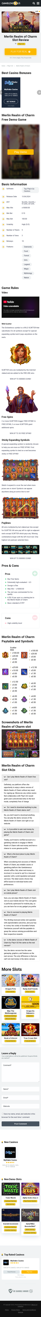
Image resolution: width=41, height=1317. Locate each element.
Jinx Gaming (10, 1204)
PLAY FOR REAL (19, 51)
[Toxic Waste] (11, 1195)
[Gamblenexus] (11, 3)
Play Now (29, 1272)
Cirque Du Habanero (30, 1012)
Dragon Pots (10, 989)
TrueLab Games (10, 1041)
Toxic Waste (11, 1198)
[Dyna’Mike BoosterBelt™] (30, 1221)
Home (3, 66)
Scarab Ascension (10, 1224)
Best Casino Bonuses (16, 73)
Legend (27, 264)
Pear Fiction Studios (30, 1201)
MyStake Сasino (11, 89)
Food (26, 251)
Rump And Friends (30, 989)
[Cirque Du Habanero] (30, 1008)
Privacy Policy (15, 1310)
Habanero (30, 1016)
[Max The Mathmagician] (11, 1008)
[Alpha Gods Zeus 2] (30, 1195)
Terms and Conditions (29, 1310)
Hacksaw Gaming (10, 1016)
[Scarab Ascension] (11, 1221)
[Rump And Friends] (30, 986)
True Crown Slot (30, 1038)
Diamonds (28, 247)
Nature (26, 278)
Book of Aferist (10, 1038)
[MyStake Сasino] (10, 1157)
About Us (34, 1305)
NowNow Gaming (10, 1230)
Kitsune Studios (10, 1019)
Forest (26, 256)
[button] (37, 740)
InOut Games (10, 991)
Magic (26, 269)
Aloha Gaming (30, 1229)
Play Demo (20, 151)
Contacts (20, 1306)
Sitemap (20, 1312)
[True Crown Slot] (30, 1035)
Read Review (11, 1272)
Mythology (28, 273)
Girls (25, 260)
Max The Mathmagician (11, 1012)
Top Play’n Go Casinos (29, 190)
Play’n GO (21, 44)
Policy (7, 1310)
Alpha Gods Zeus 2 (30, 1198)
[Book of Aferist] (11, 1035)
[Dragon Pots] (11, 986)
